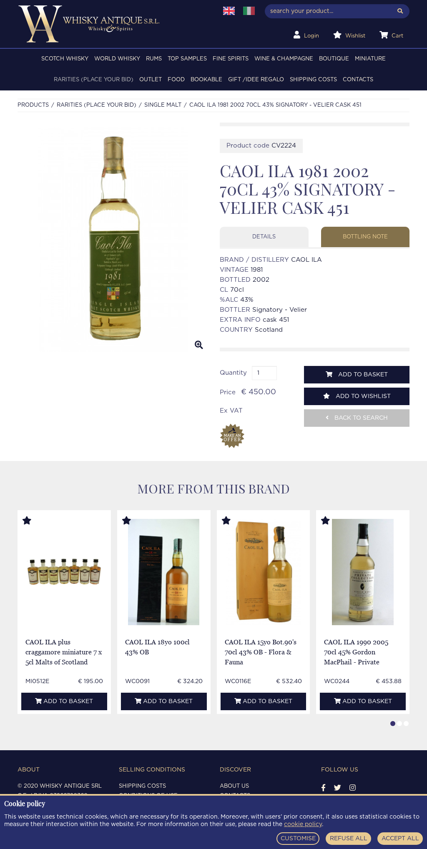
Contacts (358, 80)
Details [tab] (264, 237)
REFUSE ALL (348, 838)
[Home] (112, 24)
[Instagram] (352, 787)
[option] (112, 239)
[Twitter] (337, 787)
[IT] (249, 11)
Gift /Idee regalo (256, 80)
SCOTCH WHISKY (64, 59)
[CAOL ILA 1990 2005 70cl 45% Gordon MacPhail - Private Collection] (363, 572)
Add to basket (362, 375)
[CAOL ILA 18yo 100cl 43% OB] (163, 572)
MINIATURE (370, 59)
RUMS (154, 59)
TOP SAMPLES (187, 59)
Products (33, 105)
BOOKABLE (206, 80)
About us (234, 786)
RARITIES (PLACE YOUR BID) (93, 80)
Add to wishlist (362, 396)
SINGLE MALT (162, 105)
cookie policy (303, 824)
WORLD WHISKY (117, 59)
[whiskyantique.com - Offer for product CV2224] (232, 435)
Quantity (233, 373)
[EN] (229, 11)
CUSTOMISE (298, 838)
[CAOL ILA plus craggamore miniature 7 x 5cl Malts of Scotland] (64, 572)
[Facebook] (323, 787)
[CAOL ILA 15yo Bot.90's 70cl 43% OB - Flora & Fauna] (263, 572)
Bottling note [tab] (365, 237)
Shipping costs (313, 80)
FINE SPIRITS (231, 59)
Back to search (360, 418)
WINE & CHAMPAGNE (283, 59)
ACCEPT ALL (400, 838)
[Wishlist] (34, 521)
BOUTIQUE (334, 59)
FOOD (176, 80)
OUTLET (150, 80)
